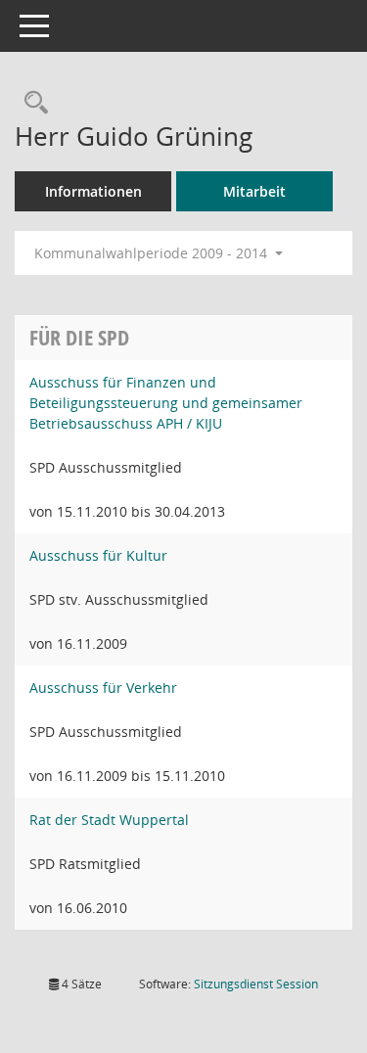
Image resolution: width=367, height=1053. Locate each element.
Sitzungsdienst (256, 984)
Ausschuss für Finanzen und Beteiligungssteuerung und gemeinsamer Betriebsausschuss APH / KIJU (165, 403)
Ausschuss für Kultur (98, 555)
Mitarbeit (254, 191)
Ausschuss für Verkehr (103, 687)
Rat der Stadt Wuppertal (109, 819)
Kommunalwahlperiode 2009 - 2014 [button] (152, 253)
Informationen (93, 191)
